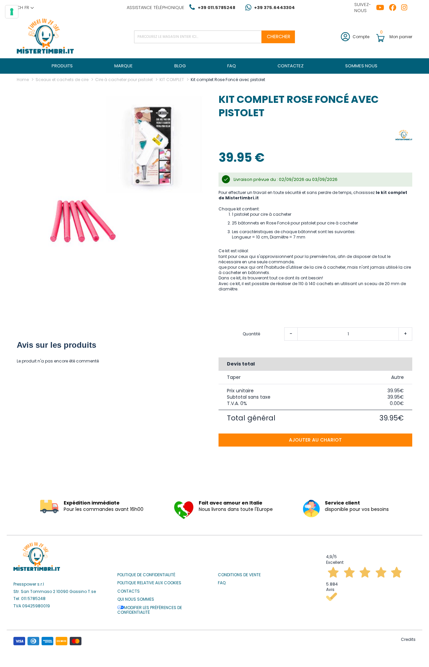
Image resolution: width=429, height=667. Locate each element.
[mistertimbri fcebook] (395, 7)
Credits (408, 639)
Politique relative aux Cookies (149, 583)
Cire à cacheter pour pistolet (124, 79)
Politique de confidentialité (146, 575)
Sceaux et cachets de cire (62, 79)
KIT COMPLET (172, 79)
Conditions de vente (239, 575)
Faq (222, 583)
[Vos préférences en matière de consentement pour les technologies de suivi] (11, 11)
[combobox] (214, 36)
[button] (25, 8)
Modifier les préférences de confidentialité (149, 610)
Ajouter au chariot (315, 440)
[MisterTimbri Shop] (45, 36)
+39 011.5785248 (216, 7)
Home (23, 79)
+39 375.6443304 (274, 7)
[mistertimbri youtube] (382, 7)
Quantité (251, 334)
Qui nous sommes (135, 599)
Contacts (128, 591)
